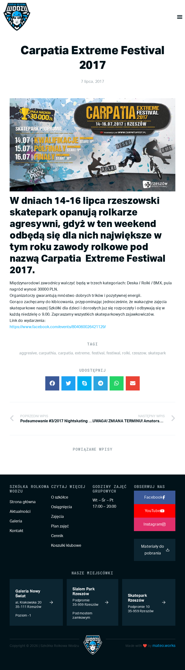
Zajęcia (57, 517)
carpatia (65, 353)
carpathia (47, 353)
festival (98, 353)
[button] (52, 383)
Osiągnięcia (61, 507)
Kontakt (16, 531)
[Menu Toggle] (180, 17)
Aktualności (20, 512)
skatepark (157, 353)
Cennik (57, 536)
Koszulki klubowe (66, 545)
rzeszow (139, 353)
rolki (126, 353)
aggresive (28, 353)
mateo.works (163, 646)
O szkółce (59, 497)
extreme (82, 353)
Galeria (16, 521)
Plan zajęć (60, 526)
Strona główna (23, 502)
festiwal (113, 353)
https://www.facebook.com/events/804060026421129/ (58, 327)
